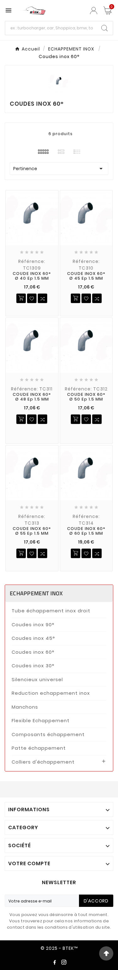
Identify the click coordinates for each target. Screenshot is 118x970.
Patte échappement (39, 748)
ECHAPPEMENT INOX (36, 593)
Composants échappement (48, 734)
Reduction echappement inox (51, 693)
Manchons (25, 707)
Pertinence (59, 168)
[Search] (104, 28)
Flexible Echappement (41, 720)
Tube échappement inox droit (51, 610)
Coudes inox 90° (33, 624)
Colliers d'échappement (43, 762)
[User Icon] (94, 10)
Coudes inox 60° (33, 652)
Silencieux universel (37, 679)
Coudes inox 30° (33, 665)
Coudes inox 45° (33, 638)
